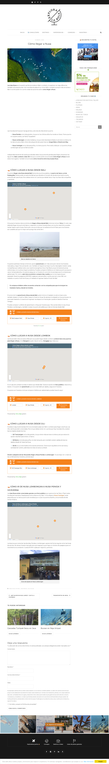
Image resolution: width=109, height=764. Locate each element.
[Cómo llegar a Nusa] (39, 65)
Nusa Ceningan (59, 495)
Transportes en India (61, 595)
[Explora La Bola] (54, 25)
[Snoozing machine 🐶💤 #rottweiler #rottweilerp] (27, 724)
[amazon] (62, 751)
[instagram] (50, 751)
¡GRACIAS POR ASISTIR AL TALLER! (87, 100)
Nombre (10, 667)
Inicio (22, 32)
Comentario (11, 649)
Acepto (100, 761)
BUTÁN (78, 102)
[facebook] (46, 751)
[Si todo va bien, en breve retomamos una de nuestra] (100, 724)
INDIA (78, 107)
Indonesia (24, 588)
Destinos (45, 32)
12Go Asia (39, 325)
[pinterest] (54, 751)
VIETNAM (79, 122)
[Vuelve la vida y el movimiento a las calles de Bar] (82, 724)
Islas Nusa (31, 588)
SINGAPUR (79, 117)
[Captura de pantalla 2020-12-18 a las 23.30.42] (88, 53)
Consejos (71, 32)
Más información (89, 761)
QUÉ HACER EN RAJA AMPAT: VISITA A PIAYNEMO (21, 596)
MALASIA (79, 110)
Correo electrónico (13, 675)
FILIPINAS (79, 105)
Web (8, 683)
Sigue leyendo (14, 633)
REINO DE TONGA (82, 114)
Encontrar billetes (64, 319)
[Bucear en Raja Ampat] (56, 617)
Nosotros (83, 32)
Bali (19, 588)
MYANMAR (79, 112)
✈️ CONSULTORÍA (33, 32)
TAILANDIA (79, 119)
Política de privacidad (29, 704)
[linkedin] (58, 751)
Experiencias (58, 32)
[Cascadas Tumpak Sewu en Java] (22, 617)
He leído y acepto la (23, 704)
